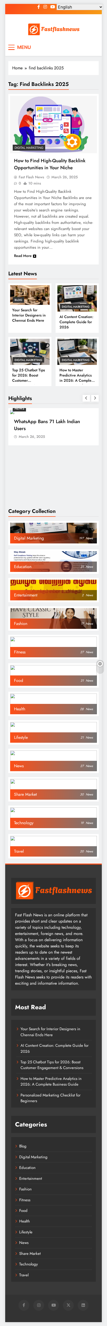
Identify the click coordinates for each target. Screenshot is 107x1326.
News (19, 408)
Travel (24, 1275)
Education (27, 1167)
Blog (18, 300)
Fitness (24, 1200)
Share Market (30, 1253)
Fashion (25, 1189)
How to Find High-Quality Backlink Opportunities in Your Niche (49, 164)
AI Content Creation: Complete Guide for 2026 (76, 322)
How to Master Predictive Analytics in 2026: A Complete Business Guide (77, 377)
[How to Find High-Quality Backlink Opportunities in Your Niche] (53, 124)
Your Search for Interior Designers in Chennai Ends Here (29, 315)
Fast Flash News (31, 177)
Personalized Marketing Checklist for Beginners (51, 1098)
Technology (28, 1264)
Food (23, 1210)
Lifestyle (25, 1232)
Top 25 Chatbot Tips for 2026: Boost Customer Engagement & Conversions (52, 1065)
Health (24, 1221)
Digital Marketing (76, 307)
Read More (23, 255)
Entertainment (30, 1178)
